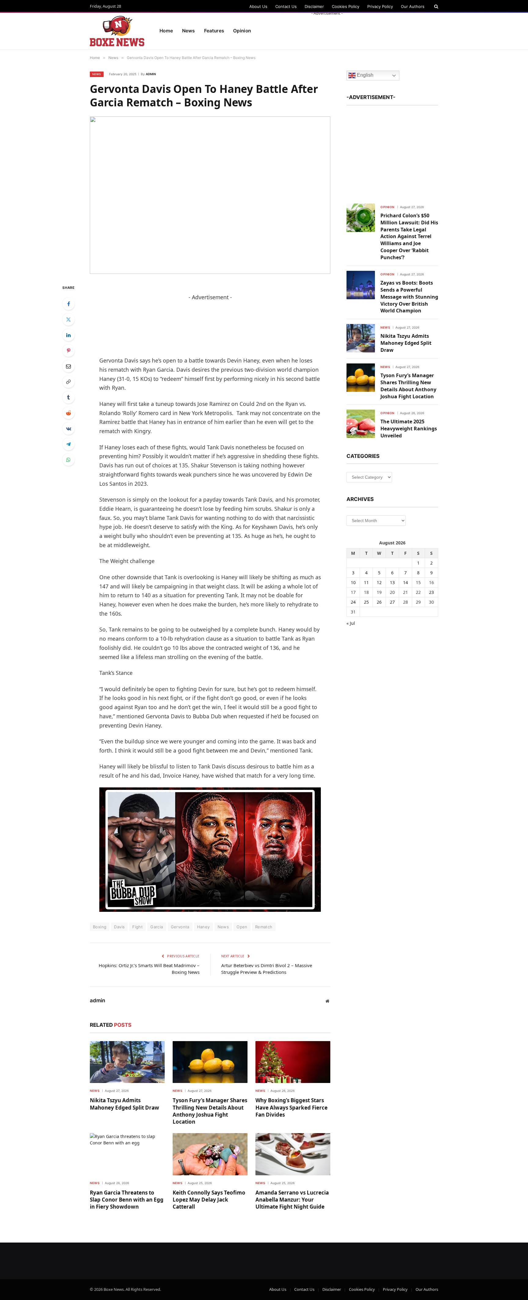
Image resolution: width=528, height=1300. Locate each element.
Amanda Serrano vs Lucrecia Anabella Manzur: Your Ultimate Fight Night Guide (292, 1199)
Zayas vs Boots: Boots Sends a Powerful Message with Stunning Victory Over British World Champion (409, 296)
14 (405, 582)
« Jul (350, 623)
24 (353, 602)
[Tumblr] (68, 397)
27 (392, 602)
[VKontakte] (68, 428)
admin (151, 74)
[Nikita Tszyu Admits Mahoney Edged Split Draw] (127, 1062)
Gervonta (180, 926)
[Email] (68, 366)
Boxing (99, 926)
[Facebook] (68, 304)
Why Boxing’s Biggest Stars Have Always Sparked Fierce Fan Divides (291, 1107)
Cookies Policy (345, 6)
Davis (119, 926)
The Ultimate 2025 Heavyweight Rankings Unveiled (408, 428)
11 (366, 582)
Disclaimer (314, 6)
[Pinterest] (68, 350)
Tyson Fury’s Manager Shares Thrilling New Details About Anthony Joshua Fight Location (210, 1111)
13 (392, 582)
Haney (203, 926)
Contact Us (286, 6)
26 (379, 602)
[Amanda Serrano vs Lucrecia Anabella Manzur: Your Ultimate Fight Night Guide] (292, 1154)
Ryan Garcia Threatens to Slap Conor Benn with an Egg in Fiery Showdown (126, 1199)
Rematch (264, 926)
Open (242, 926)
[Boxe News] (117, 31)
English (364, 75)
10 (353, 582)
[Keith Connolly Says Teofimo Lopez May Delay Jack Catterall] (210, 1154)
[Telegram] (68, 444)
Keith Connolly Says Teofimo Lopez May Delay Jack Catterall (209, 1199)
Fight (137, 926)
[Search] (435, 6)
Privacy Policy (380, 6)
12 (379, 582)
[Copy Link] (68, 382)
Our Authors (412, 6)
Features (214, 31)
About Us (258, 6)
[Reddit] (68, 413)
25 (366, 602)
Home (166, 31)
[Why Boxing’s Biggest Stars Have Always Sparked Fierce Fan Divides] (292, 1062)
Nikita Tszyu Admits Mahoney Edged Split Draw (124, 1104)
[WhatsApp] (68, 460)
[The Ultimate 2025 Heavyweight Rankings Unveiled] (360, 424)
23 (431, 592)
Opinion (387, 207)
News (188, 31)
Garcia (156, 926)
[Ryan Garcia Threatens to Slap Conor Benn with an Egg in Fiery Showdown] (127, 1154)
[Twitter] (68, 319)
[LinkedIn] (68, 335)
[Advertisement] (327, 30)
